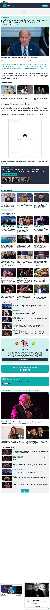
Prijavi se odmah (6, 383)
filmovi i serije (17, 390)
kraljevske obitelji (7, 390)
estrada (25, 390)
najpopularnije (8, 447)
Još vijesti (24, 490)
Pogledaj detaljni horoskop (25, 359)
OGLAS (25, 12)
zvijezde (31, 390)
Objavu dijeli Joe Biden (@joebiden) (25, 155)
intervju (37, 390)
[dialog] (37, 596)
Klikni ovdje (37, 606)
